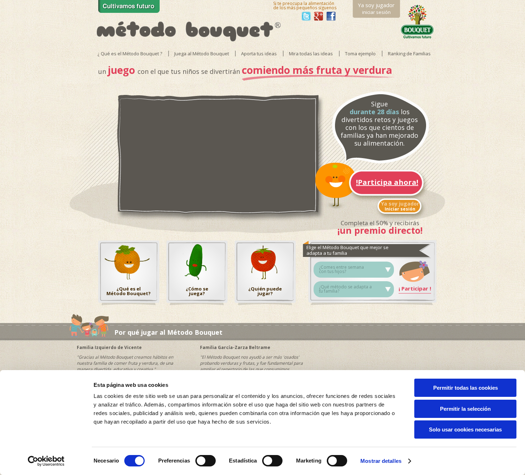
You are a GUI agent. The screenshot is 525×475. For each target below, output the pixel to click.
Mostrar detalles (380, 461)
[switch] (205, 460)
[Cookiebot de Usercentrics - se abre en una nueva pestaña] (46, 461)
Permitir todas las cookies (465, 388)
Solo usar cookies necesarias (465, 429)
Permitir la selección (465, 409)
